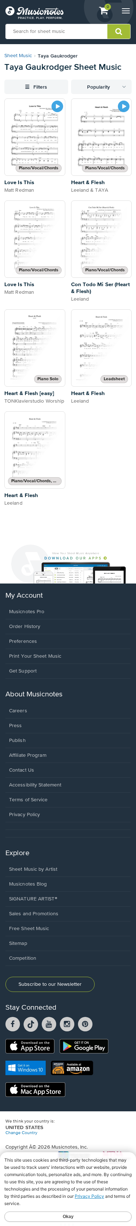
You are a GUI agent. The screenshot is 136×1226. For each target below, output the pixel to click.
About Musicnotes (33, 694)
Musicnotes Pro (26, 611)
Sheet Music (18, 55)
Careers (18, 710)
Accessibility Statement (35, 785)
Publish (17, 740)
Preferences (23, 641)
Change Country (21, 1133)
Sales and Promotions (33, 913)
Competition (22, 958)
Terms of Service (28, 799)
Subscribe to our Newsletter (50, 984)
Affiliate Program (27, 755)
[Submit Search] (118, 31)
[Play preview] (57, 106)
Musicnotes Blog (28, 884)
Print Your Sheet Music (35, 656)
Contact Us (21, 770)
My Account (24, 595)
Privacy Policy (24, 814)
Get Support (23, 671)
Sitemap (18, 943)
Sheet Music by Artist (33, 869)
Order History (24, 626)
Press (15, 725)
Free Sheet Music (29, 928)
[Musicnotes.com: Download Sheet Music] (34, 12)
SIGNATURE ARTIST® (33, 899)
